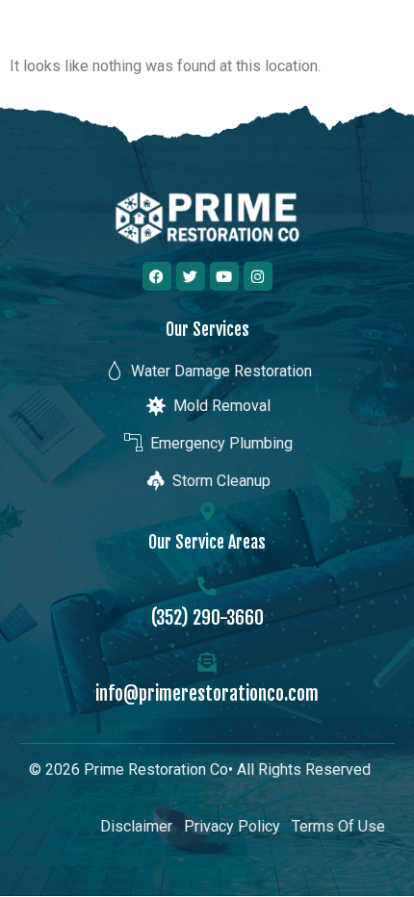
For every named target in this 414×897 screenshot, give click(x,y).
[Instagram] (258, 276)
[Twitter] (190, 276)
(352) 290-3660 (207, 617)
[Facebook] (156, 276)
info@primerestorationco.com (207, 693)
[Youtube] (224, 276)
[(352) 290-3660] (207, 586)
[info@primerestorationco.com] (207, 662)
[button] (378, 39)
